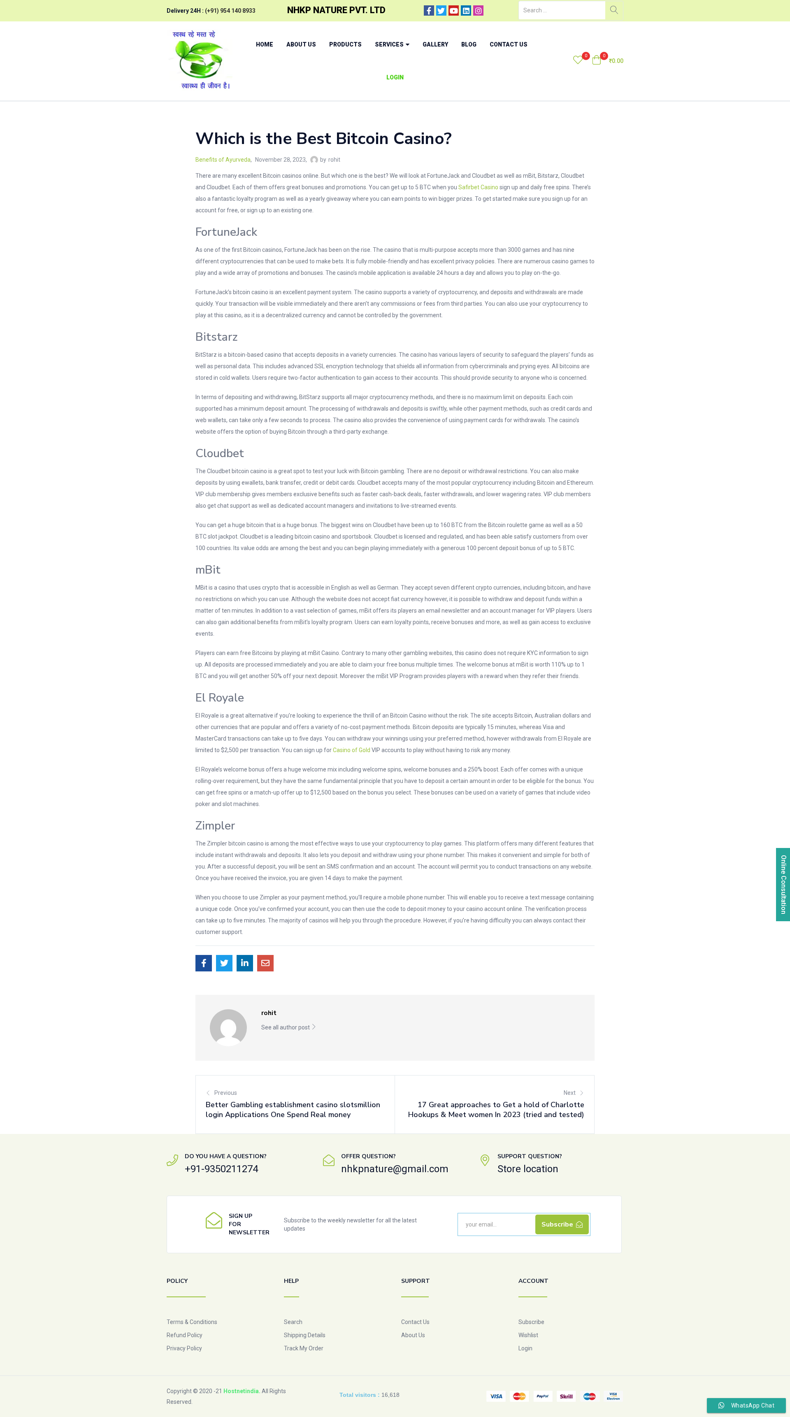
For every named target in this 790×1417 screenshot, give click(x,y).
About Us (301, 44)
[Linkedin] (466, 10)
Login (395, 77)
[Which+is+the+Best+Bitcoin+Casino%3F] (224, 963)
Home (264, 44)
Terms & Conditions (192, 1322)
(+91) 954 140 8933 (230, 10)
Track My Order (303, 1348)
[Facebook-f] (429, 10)
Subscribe (531, 1322)
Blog (468, 44)
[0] (578, 61)
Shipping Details (304, 1335)
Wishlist (528, 1335)
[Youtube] (453, 10)
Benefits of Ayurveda (223, 159)
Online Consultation (784, 884)
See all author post (286, 1027)
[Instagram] (478, 10)
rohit (334, 159)
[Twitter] (441, 10)
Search (293, 1322)
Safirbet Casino (478, 187)
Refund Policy (184, 1335)
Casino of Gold (351, 750)
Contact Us (508, 44)
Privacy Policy (184, 1348)
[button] (607, 61)
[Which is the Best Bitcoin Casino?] (203, 963)
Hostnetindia (241, 1391)
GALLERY (435, 44)
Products (345, 44)
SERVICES (390, 44)
